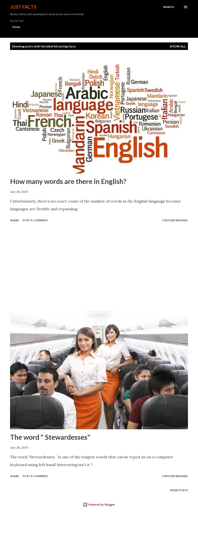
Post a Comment (35, 220)
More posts (179, 490)
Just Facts (23, 7)
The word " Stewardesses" (50, 437)
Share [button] (14, 220)
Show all (178, 46)
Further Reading (175, 220)
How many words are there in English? (68, 181)
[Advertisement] (99, 267)
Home (16, 26)
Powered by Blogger (101, 504)
